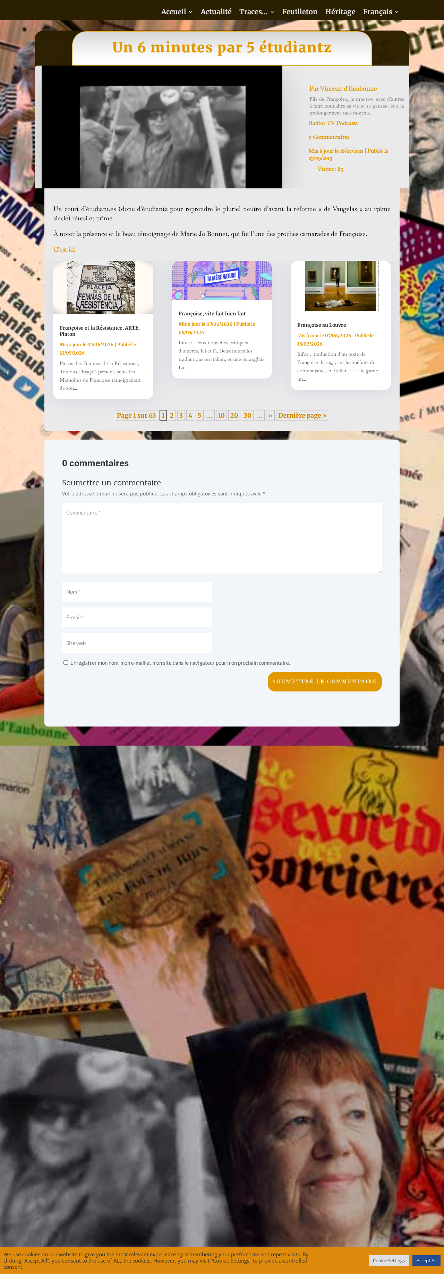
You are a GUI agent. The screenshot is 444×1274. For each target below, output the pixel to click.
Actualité (216, 12)
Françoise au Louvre (321, 325)
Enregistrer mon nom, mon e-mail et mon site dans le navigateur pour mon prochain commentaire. (180, 663)
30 (247, 415)
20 (234, 415)
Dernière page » (302, 415)
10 (221, 415)
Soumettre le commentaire (325, 681)
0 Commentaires (329, 137)
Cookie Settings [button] (389, 1260)
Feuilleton (300, 12)
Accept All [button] (426, 1260)
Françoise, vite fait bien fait (212, 314)
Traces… (253, 12)
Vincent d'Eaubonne (348, 88)
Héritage (340, 12)
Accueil (173, 12)
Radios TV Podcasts (333, 123)
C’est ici (64, 249)
